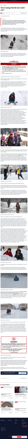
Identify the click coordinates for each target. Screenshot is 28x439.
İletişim (16, 423)
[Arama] (26, 2)
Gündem (5, 5)
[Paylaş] (24, 437)
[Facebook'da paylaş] (22, 13)
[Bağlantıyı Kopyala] (26, 13)
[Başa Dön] (25, 437)
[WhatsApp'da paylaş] (20, 13)
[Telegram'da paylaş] (25, 13)
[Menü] (1, 2)
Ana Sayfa (2, 5)
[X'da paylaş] (23, 13)
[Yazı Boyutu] (15, 437)
